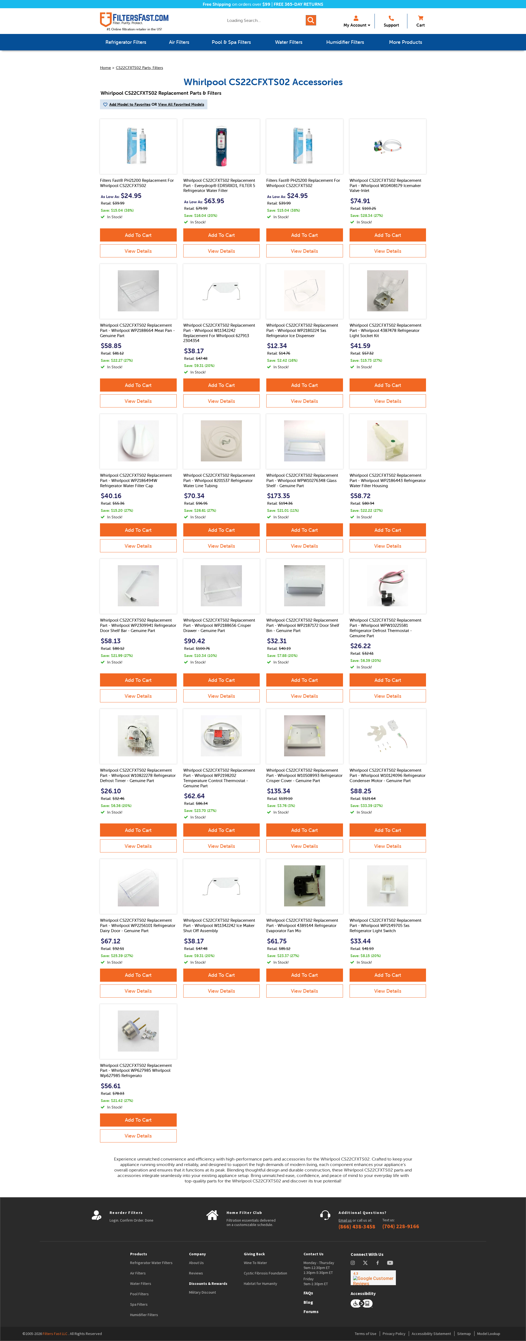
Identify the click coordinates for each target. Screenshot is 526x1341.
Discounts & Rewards (208, 1283)
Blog (308, 1302)
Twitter (365, 1263)
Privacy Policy (394, 1333)
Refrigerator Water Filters (151, 1262)
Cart (420, 25)
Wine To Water (255, 1262)
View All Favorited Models (181, 104)
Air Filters (138, 1273)
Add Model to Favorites (129, 104)
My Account (355, 25)
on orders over (236, 4)
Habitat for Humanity (260, 1283)
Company (197, 1253)
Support (391, 25)
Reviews (196, 1273)
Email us (345, 1220)
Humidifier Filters (144, 1314)
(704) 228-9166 (400, 1226)
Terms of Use (365, 1333)
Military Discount (202, 1292)
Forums (311, 1311)
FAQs (308, 1293)
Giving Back (254, 1253)
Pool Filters (139, 1293)
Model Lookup (488, 1333)
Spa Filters (139, 1304)
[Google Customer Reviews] (373, 1277)
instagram (353, 1263)
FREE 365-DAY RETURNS (298, 4)
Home (105, 67)
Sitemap (464, 1333)
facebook (377, 1263)
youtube (390, 1263)
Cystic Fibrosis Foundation (265, 1273)
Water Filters (140, 1283)
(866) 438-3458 (357, 1226)
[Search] (311, 20)
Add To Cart (138, 235)
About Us (196, 1262)
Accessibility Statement (431, 1333)
